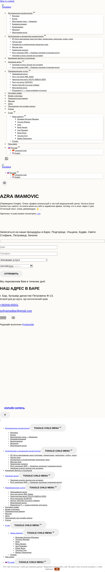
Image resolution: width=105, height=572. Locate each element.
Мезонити (16, 30)
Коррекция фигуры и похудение (21, 58)
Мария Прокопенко (24, 138)
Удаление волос (12, 476)
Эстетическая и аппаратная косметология (23, 451)
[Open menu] (4, 183)
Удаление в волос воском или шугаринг (27, 56)
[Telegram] (8, 318)
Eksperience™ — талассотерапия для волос (29, 90)
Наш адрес (12, 144)
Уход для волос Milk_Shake (23, 77)
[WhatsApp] (6, 159)
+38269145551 (9, 304)
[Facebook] (11, 318)
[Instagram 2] (4, 318)
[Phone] (3, 159)
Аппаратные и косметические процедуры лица (30, 44)
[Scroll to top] (5, 334)
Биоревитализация (19, 24)
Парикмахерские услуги (15, 488)
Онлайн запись (14, 408)
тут (38, 213)
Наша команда (16, 533)
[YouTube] (13, 318)
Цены (10, 104)
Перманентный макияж (18, 98)
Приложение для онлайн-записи (21, 106)
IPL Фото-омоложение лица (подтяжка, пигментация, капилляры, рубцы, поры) (42, 39)
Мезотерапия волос (19, 32)
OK (57, 569)
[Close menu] (0, 420)
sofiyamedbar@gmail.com (16, 310)
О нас (7, 525)
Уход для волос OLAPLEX (22, 82)
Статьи (11, 109)
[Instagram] (1, 318)
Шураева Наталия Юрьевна (28, 119)
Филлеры (15, 16)
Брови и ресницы (15, 96)
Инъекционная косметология (17, 428)
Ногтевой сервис (15, 93)
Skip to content (7, 1)
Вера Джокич (22, 127)
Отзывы (15, 141)
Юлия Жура (21, 133)
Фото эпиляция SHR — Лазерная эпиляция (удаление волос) (36, 53)
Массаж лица (17, 47)
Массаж (11, 101)
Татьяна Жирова (23, 122)
